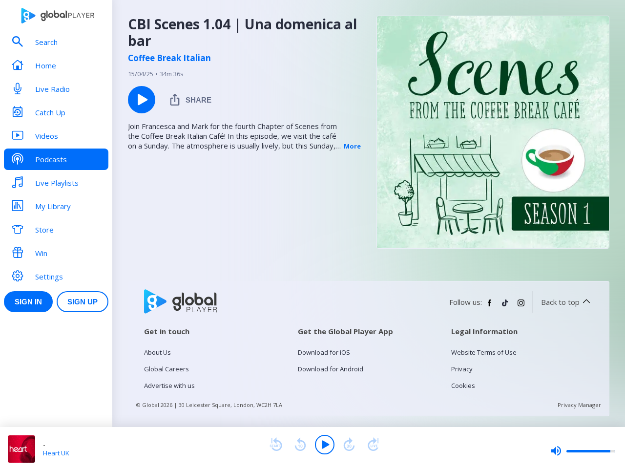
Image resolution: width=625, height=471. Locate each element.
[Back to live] (373, 444)
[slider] (583, 451)
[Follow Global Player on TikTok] (505, 307)
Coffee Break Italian (169, 58)
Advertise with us (169, 385)
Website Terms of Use (484, 352)
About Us (157, 352)
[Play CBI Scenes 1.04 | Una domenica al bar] (141, 99)
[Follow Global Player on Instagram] (521, 307)
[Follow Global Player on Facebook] (490, 307)
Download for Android (330, 368)
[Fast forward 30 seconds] (349, 444)
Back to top (560, 302)
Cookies (463, 385)
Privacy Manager (579, 405)
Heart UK (56, 453)
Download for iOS (324, 352)
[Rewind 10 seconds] (300, 444)
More (352, 146)
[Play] (324, 444)
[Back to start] (276, 444)
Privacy (462, 368)
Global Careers (166, 368)
